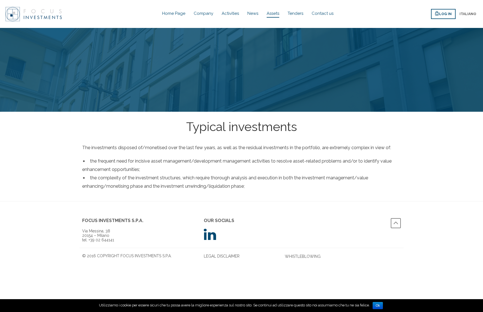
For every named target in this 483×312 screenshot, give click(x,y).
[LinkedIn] (241, 234)
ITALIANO (468, 14)
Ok (378, 306)
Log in (445, 14)
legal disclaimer (222, 256)
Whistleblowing (303, 256)
